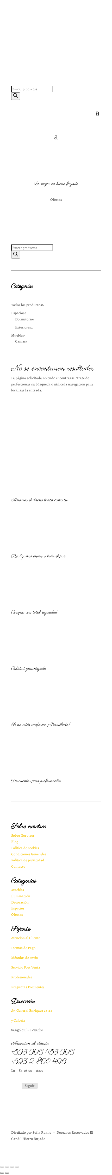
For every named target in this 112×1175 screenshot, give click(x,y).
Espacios (17, 908)
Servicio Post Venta (25, 967)
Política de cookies (25, 847)
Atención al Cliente (25, 937)
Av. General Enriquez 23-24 (31, 1010)
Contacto (18, 866)
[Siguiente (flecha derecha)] (7, 1173)
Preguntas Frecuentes (28, 987)
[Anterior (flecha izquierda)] (2, 1173)
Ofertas (17, 914)
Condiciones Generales (28, 854)
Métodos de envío (24, 957)
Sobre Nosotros (23, 835)
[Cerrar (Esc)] (2, 1166)
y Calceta (18, 1020)
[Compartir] (7, 1166)
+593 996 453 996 (42, 1052)
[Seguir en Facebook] (15, 1086)
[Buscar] (15, 96)
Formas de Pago (23, 947)
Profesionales (21, 977)
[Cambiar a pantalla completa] (12, 1166)
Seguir (30, 1085)
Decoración (20, 902)
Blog (14, 841)
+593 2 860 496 (38, 1061)
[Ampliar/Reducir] (17, 1166)
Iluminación (20, 896)
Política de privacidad (27, 860)
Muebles (17, 889)
